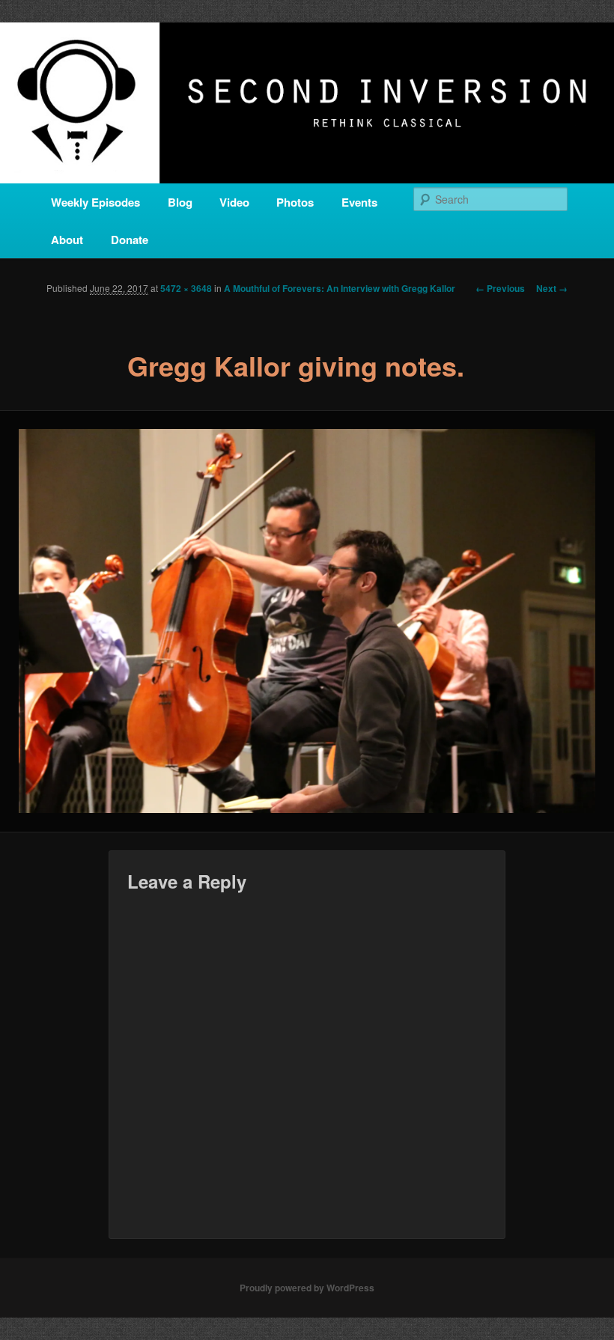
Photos (295, 202)
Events (359, 202)
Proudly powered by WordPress (307, 1287)
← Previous (500, 288)
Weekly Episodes (95, 202)
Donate (129, 239)
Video (234, 202)
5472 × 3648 (186, 288)
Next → (552, 288)
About (67, 239)
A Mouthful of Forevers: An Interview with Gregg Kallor (339, 288)
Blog (180, 202)
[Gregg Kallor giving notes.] (307, 621)
